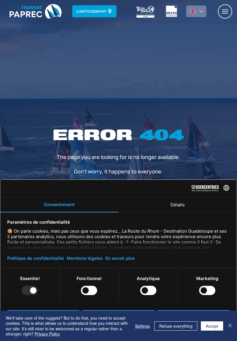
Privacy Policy (47, 334)
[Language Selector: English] (196, 11)
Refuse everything (175, 326)
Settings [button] (142, 326)
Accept (212, 326)
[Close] (230, 325)
